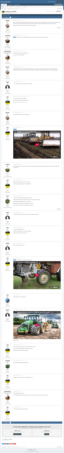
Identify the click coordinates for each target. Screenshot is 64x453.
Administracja (11, 6)
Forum (3, 6)
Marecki (7, 20)
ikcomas (8, 164)
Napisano (17, 20)
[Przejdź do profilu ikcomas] (7, 170)
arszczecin (7, 35)
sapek (7, 82)
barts (7, 196)
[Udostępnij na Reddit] (10, 444)
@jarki (14, 37)
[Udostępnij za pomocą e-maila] (13, 444)
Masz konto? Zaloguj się (51, 1)
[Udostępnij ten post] (60, 20)
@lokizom (15, 129)
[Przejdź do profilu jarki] (3, 12)
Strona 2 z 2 (13, 17)
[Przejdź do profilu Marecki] (7, 26)
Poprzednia (6, 17)
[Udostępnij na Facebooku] (4, 444)
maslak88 (7, 360)
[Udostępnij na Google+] (5, 444)
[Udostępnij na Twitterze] (2, 444)
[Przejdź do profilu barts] (7, 201)
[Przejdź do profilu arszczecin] (7, 41)
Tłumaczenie (30, 449)
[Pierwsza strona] (3, 17)
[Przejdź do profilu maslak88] (7, 366)
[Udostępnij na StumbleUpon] (12, 444)
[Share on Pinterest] (15, 444)
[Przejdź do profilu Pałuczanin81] (7, 57)
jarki (11, 12)
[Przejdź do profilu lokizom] (7, 248)
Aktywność (10, 4)
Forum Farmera (5, 2)
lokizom (7, 243)
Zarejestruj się (60, 1)
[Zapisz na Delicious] (9, 444)
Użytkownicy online (18, 6)
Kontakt (35, 449)
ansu (7, 295)
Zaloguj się (46, 434)
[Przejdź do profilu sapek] (7, 87)
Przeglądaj (4, 4)
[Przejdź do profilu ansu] (7, 300)
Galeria (7, 6)
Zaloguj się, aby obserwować (51, 11)
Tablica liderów (24, 6)
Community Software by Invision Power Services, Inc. (32, 451)
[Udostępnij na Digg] (7, 444)
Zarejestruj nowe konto (17, 434)
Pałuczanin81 (7, 51)
